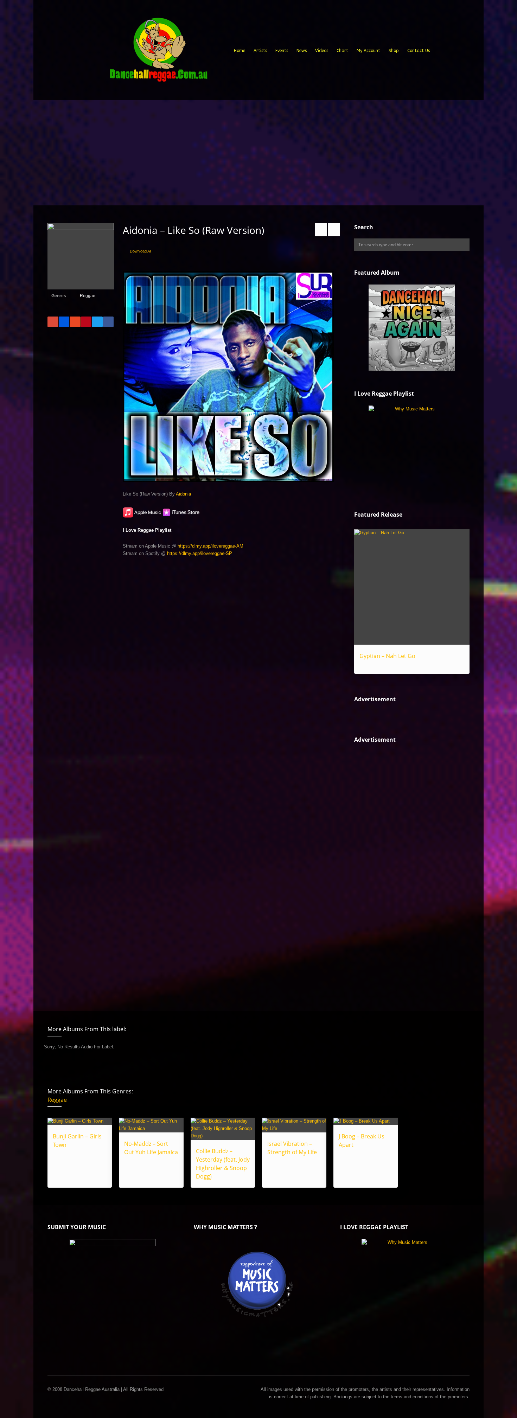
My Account (368, 50)
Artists (260, 50)
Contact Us (418, 50)
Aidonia (183, 494)
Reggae (87, 295)
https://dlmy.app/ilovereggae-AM (210, 546)
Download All (140, 251)
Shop (394, 50)
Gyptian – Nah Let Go (387, 656)
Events (281, 50)
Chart (342, 50)
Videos (321, 50)
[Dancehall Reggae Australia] (158, 52)
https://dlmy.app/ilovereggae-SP (199, 553)
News (301, 50)
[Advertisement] (258, 152)
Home (239, 50)
